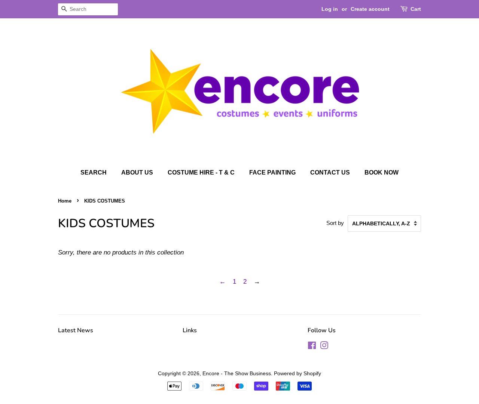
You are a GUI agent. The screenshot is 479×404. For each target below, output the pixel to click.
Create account (370, 9)
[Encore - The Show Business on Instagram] (324, 347)
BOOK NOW (381, 172)
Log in (329, 9)
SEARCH (93, 172)
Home (64, 201)
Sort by (335, 223)
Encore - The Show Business (236, 373)
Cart (416, 9)
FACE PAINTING (272, 172)
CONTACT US (330, 172)
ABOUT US (137, 172)
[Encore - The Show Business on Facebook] (312, 347)
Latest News (75, 330)
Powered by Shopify (297, 373)
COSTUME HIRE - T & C (201, 172)
